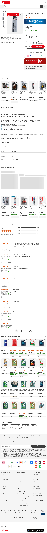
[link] (39, 2)
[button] (28, 227)
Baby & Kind (5, 484)
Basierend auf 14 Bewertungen (8, 233)
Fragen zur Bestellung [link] (23, 493)
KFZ (3, 495)
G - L (19, 479)
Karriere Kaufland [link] (34, 513)
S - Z (19, 484)
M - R (20, 481)
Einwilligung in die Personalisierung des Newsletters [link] (24, 454)
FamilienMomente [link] (38, 493)
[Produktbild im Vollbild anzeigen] (15, 23)
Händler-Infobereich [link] (38, 503)
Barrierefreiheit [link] (4, 526)
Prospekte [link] (36, 477)
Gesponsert (3, 91)
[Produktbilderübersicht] (3, 23)
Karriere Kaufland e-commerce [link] (35, 517)
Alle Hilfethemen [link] (22, 491)
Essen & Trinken (6, 498)
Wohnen (4, 486)
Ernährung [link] (36, 491)
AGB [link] (21, 524)
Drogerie (4, 491)
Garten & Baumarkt (7, 479)
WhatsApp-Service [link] (38, 495)
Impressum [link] (3, 524)
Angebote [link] (36, 474)
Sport (4, 493)
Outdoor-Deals (6, 474)
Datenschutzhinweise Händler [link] (21, 515)
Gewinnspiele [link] (37, 488)
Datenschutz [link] (16, 524)
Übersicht (21, 474)
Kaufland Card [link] (37, 479)
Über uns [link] (5, 516)
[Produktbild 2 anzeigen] (3, 18)
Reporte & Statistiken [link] (5, 513)
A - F (19, 477)
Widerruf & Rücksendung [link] (24, 496)
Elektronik (5, 477)
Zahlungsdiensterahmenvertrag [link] (21, 512)
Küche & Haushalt (6, 481)
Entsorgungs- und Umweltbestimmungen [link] (31, 524)
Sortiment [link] (36, 481)
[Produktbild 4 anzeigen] (3, 26)
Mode (4, 488)
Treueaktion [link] (36, 486)
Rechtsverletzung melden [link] (24, 505)
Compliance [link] (10, 524)
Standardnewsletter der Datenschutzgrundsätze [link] (21, 450)
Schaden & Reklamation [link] (23, 500)
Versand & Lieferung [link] (23, 503)
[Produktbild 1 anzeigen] (3, 14)
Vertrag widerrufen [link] (22, 498)
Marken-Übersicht (6, 500)
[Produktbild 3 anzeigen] (3, 22)
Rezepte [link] (36, 484)
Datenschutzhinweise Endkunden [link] (19, 518)
